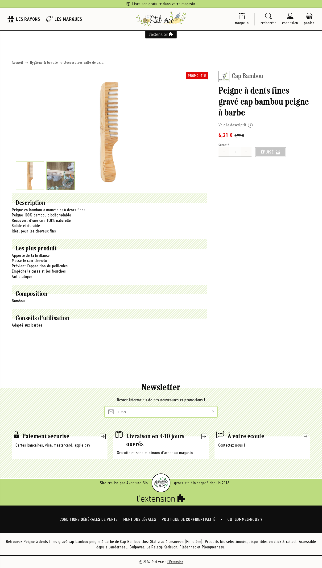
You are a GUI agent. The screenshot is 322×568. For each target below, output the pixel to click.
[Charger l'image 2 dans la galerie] (60, 176)
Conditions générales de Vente (89, 519)
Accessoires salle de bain (83, 63)
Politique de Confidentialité (188, 519)
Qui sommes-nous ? (244, 519)
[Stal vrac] (161, 19)
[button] (268, 19)
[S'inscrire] (208, 412)
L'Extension (175, 561)
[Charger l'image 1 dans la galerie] (30, 176)
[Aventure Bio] (161, 482)
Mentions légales (139, 519)
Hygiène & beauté (44, 63)
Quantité (224, 145)
